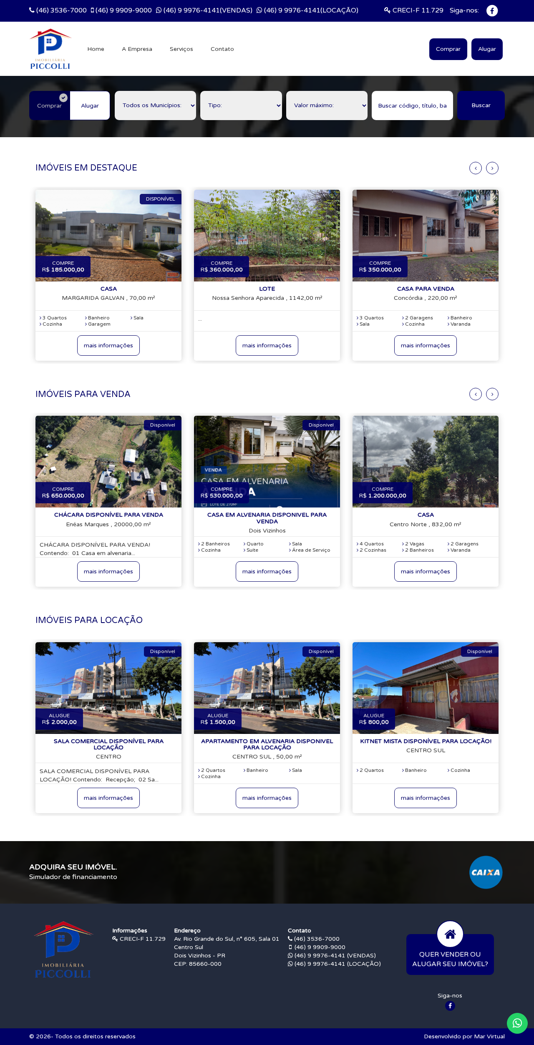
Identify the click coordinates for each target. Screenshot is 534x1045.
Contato (222, 49)
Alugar (487, 49)
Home (95, 49)
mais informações (108, 345)
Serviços (181, 49)
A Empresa (137, 49)
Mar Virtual (489, 1036)
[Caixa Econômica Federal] (486, 872)
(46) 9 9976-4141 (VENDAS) (334, 955)
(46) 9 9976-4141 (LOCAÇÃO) (337, 963)
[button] (517, 1023)
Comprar (448, 49)
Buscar (481, 105)
